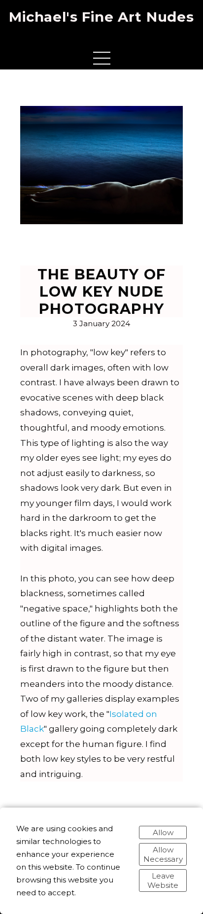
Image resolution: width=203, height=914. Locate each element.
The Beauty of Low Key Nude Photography (101, 291)
